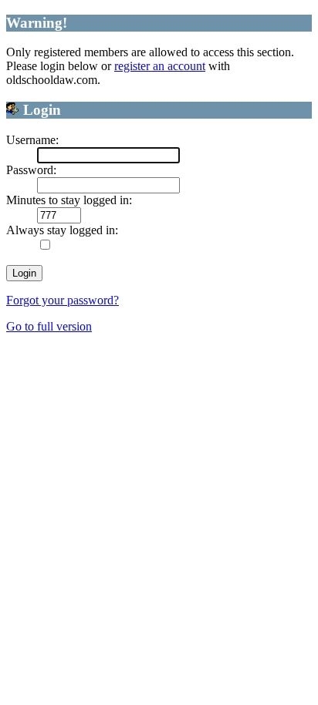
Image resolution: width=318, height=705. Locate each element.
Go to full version (49, 326)
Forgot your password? (62, 300)
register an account (159, 65)
